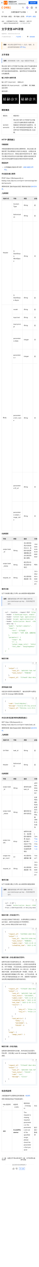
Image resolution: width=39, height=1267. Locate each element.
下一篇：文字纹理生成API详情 (28, 1159)
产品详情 (18, 36)
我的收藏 (32, 36)
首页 (3, 21)
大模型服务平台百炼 (11, 21)
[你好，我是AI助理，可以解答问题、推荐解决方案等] (27, 7)
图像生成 (22, 21)
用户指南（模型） (7, 16)
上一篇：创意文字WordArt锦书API (11, 1159)
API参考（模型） (31, 16)
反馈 (23, 1168)
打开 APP (33, 3)
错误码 (28, 1096)
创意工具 (29, 21)
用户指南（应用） (19, 16)
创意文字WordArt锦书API (11, 23)
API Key (23, 47)
